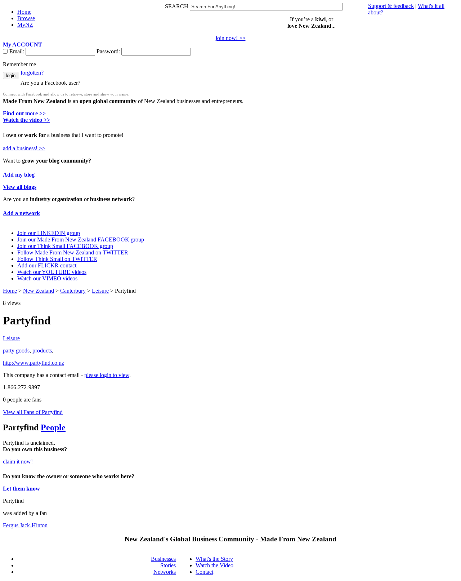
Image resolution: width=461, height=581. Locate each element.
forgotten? (32, 73)
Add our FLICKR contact (46, 265)
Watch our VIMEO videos (47, 278)
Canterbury (73, 291)
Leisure (100, 291)
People (53, 427)
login (10, 75)
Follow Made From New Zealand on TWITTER (72, 252)
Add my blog (19, 175)
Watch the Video (214, 565)
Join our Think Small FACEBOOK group (65, 246)
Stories (168, 565)
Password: (109, 51)
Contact (204, 572)
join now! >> (231, 38)
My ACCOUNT (22, 44)
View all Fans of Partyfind (33, 412)
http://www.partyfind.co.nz (33, 363)
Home (10, 291)
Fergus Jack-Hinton (25, 525)
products (42, 350)
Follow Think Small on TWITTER (57, 259)
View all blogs (19, 187)
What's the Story (214, 559)
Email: (17, 51)
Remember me (19, 64)
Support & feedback (391, 6)
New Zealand (38, 291)
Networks (164, 572)
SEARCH (177, 6)
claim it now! (18, 461)
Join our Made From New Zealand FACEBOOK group (80, 239)
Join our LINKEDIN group (48, 233)
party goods (16, 350)
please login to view (106, 375)
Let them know (21, 488)
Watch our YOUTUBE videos (51, 272)
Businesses (163, 559)
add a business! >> (24, 148)
